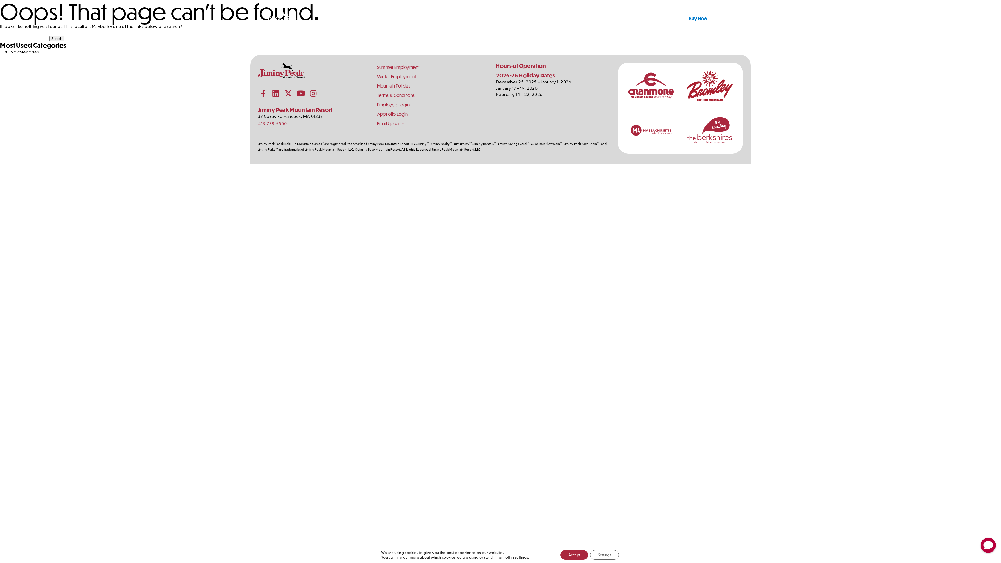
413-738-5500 (272, 123)
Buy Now (698, 18)
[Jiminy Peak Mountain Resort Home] (281, 18)
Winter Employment (396, 76)
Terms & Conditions (396, 95)
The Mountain (598, 18)
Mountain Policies (394, 86)
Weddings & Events (489, 18)
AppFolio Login (392, 114)
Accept (574, 554)
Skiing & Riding (546, 18)
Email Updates (391, 123)
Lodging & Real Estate (425, 18)
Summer (372, 18)
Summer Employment (398, 67)
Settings (604, 554)
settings (521, 557)
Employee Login (393, 104)
